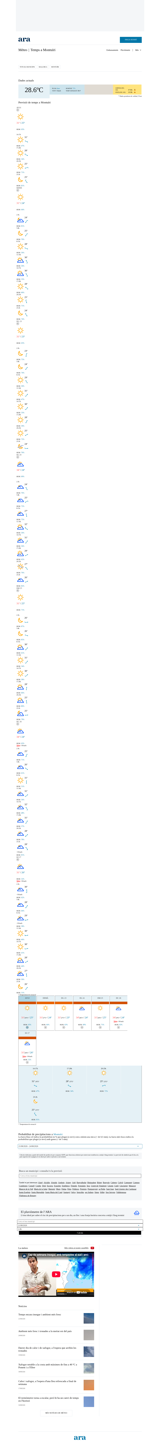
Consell (31, 1186)
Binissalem (91, 1183)
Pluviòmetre (125, 50)
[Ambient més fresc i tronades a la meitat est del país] (89, 1335)
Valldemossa (121, 1192)
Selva (73, 1192)
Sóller (102, 1192)
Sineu (96, 1192)
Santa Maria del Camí (53, 1192)
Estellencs (66, 1186)
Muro (58, 1189)
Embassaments (112, 50)
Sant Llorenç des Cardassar (125, 1189)
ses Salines (89, 1192)
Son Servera (110, 1192)
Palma (64, 1189)
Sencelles (80, 1192)
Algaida (54, 1183)
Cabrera (114, 1183)
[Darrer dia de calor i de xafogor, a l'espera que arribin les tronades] (89, 1351)
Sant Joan (110, 1189)
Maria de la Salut (40, 1189)
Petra (69, 1189)
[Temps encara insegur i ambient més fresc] (89, 1318)
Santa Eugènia (24, 1192)
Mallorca (43, 67)
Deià (44, 1186)
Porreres (83, 1189)
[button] (17, 110)
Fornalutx (82, 1186)
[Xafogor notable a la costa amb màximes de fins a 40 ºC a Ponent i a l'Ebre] (89, 1368)
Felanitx (74, 1186)
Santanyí (66, 1192)
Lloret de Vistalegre (99, 1186)
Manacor (132, 1186)
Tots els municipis (27, 67)
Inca (88, 1186)
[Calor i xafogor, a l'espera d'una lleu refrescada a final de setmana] (89, 1385)
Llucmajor (124, 1186)
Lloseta (110, 1186)
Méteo (22, 50)
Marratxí (51, 1189)
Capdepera (23, 1186)
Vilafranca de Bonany (27, 1196)
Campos (136, 1183)
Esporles (57, 1186)
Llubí (116, 1186)
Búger (99, 1183)
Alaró (40, 1183)
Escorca (50, 1186)
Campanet (128, 1183)
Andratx (61, 1183)
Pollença (75, 1189)
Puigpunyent (93, 1189)
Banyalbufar (81, 1183)
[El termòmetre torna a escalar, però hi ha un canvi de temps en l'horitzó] (89, 1401)
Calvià (120, 1183)
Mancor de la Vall (26, 1189)
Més (137, 50)
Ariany (68, 1183)
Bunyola (106, 1183)
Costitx (38, 1186)
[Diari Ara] (24, 40)
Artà (74, 1183)
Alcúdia (47, 1183)
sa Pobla (102, 1189)
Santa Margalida (37, 1192)
